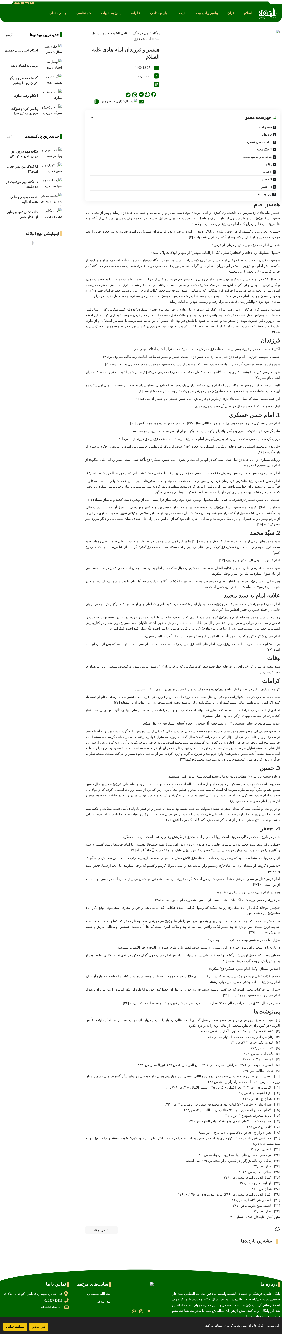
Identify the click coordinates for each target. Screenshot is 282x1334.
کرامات (267, 171)
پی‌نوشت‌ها (264, 194)
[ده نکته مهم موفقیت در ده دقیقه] (51, 184)
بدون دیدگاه (99, 1230)
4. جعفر (267, 186)
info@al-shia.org (51, 1307)
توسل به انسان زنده (24, 65)
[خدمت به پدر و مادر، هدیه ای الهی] (51, 199)
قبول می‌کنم (38, 1326)
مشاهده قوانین (15, 1326)
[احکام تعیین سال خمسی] (51, 50)
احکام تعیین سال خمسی (21, 50)
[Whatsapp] (134, 1311)
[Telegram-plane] (148, 1311)
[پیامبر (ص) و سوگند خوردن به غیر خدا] (51, 110)
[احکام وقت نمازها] (51, 95)
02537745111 (53, 1300)
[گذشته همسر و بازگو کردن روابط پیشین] (51, 80)
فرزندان (267, 134)
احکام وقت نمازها (26, 95)
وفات (268, 164)
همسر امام (265, 127)
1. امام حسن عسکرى (259, 142)
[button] (248, 13)
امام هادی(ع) (142, 39)
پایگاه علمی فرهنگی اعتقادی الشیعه (135, 33)
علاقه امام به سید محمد (257, 157)
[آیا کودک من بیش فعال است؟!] (51, 168)
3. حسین (266, 179)
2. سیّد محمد (264, 149)
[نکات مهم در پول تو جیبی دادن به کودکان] (51, 153)
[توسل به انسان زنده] (51, 65)
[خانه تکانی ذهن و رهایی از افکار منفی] (51, 214)
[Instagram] (141, 1311)
